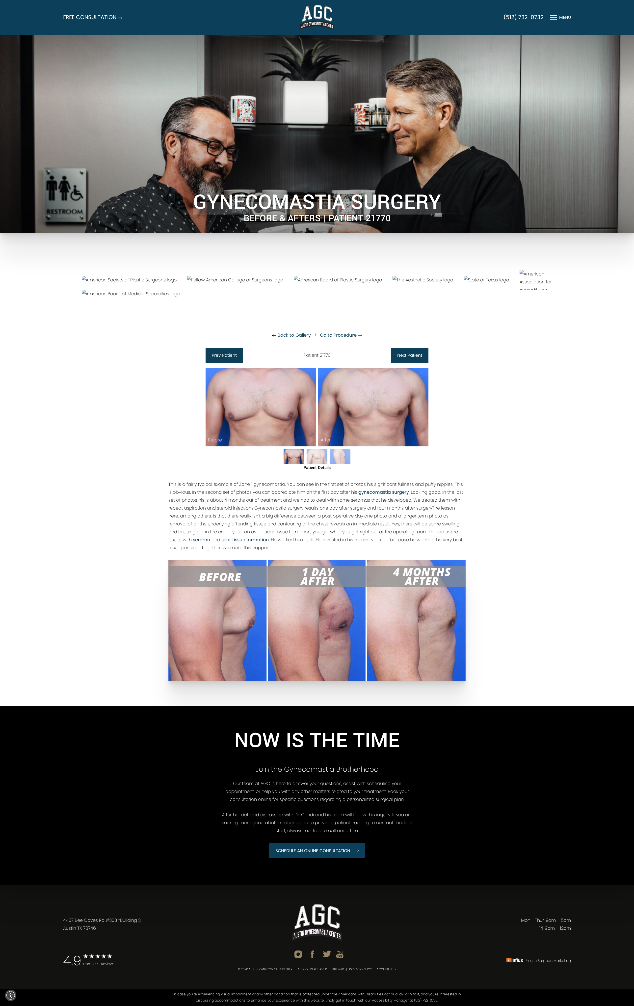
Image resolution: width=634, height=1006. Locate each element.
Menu (565, 17)
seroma (201, 540)
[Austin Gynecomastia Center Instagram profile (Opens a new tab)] (298, 954)
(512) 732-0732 (523, 17)
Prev (224, 355)
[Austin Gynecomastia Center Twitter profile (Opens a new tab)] (327, 954)
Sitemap (338, 969)
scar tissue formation (245, 540)
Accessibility (386, 969)
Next (409, 355)
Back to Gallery (293, 335)
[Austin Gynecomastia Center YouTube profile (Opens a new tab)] (339, 954)
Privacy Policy (360, 969)
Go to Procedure (339, 335)
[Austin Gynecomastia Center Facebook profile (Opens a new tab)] (312, 954)
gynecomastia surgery (383, 492)
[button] (10, 995)
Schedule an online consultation (312, 851)
